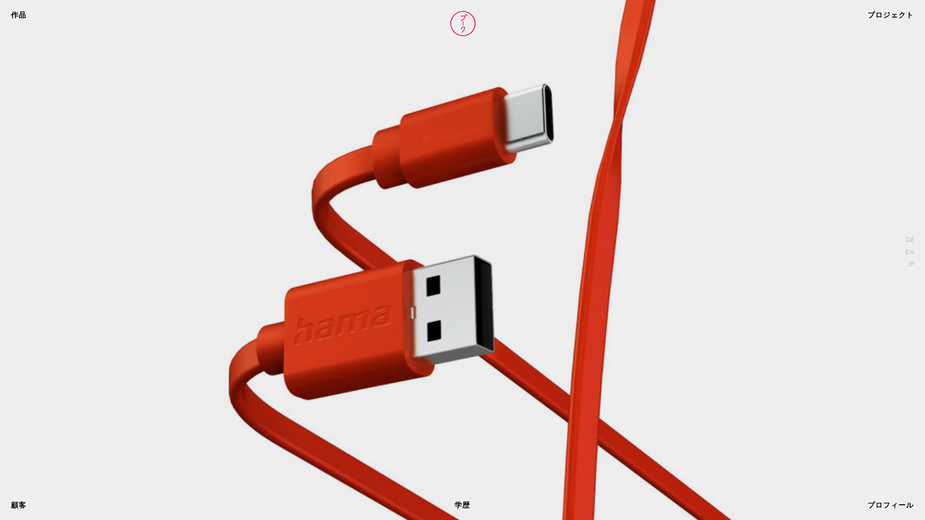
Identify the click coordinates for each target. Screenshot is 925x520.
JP (911, 264)
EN (910, 252)
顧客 (18, 505)
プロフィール (891, 505)
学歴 (462, 505)
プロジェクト (891, 15)
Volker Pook (463, 23)
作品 (18, 15)
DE (910, 240)
